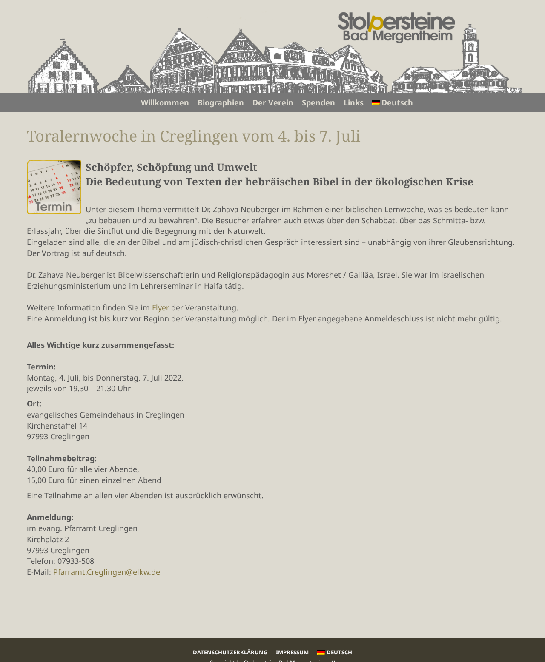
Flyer (160, 307)
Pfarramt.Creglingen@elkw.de (106, 572)
